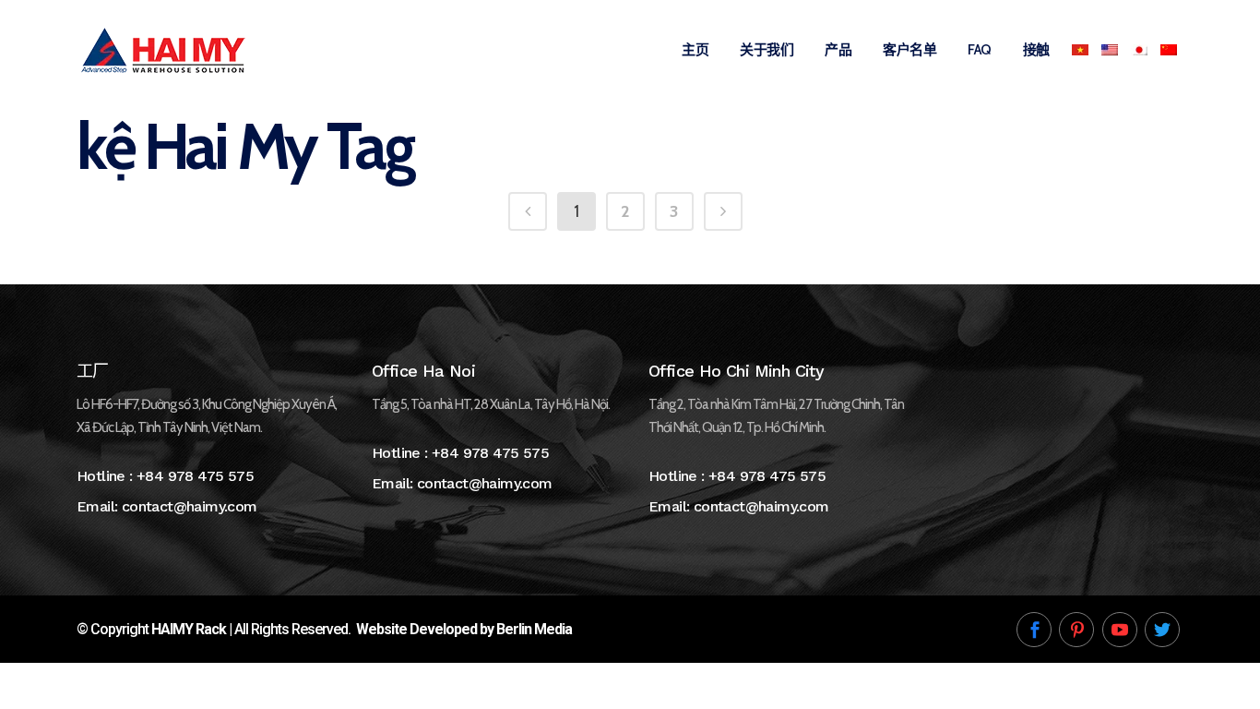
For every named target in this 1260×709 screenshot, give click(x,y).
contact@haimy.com (189, 506)
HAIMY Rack (188, 629)
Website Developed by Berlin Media (464, 629)
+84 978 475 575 (195, 476)
